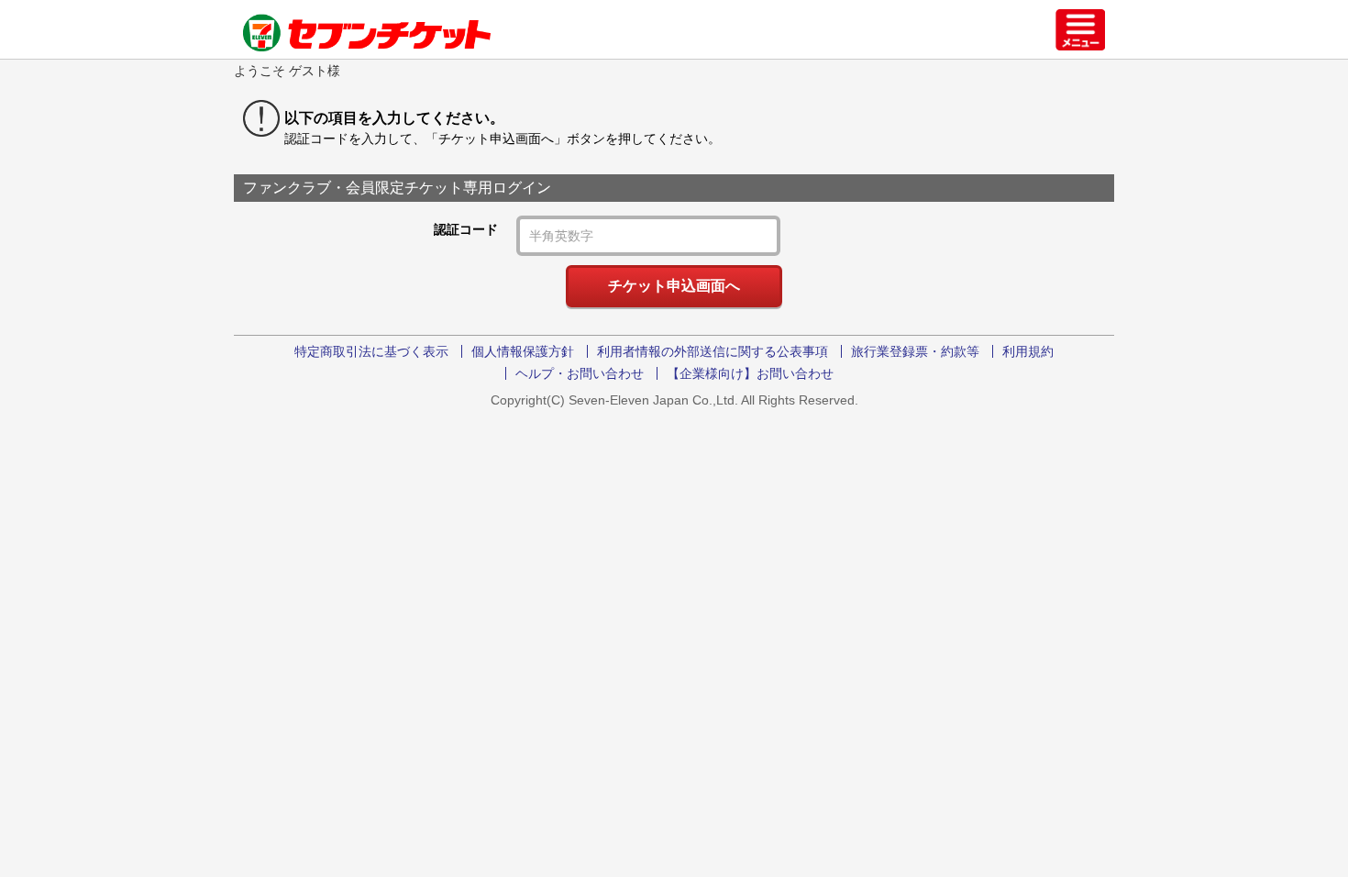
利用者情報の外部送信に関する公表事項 (712, 351)
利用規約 (1028, 351)
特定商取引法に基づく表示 (371, 351)
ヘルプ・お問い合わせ (579, 373)
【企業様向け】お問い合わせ (750, 373)
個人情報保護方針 (522, 351)
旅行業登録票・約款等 (915, 351)
